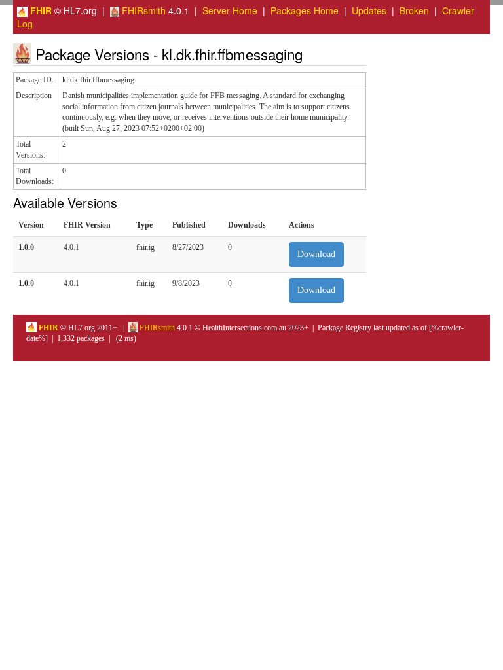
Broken (414, 10)
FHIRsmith (142, 10)
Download (316, 254)
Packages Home (304, 10)
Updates (369, 10)
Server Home (229, 10)
